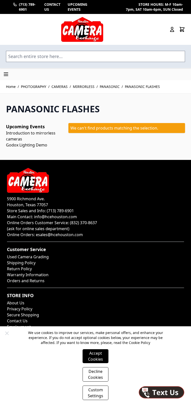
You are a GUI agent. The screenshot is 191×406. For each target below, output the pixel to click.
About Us (15, 303)
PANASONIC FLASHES (142, 86)
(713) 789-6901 (27, 7)
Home (11, 86)
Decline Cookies (95, 374)
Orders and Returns (26, 280)
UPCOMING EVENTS (77, 7)
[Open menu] (6, 74)
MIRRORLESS (84, 86)
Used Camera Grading (28, 257)
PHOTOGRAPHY (33, 86)
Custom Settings (95, 393)
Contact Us (17, 321)
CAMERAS (59, 86)
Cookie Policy (139, 342)
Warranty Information (27, 274)
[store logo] (82, 29)
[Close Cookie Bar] (7, 333)
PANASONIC (110, 86)
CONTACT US (52, 7)
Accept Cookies (95, 356)
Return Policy (19, 268)
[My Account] (172, 29)
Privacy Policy (19, 309)
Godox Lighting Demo (26, 145)
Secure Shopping (23, 315)
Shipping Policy (21, 263)
